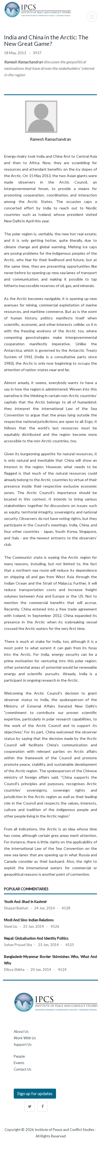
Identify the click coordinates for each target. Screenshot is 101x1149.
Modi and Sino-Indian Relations (29, 920)
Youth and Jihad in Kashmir (25, 901)
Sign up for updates (35, 1093)
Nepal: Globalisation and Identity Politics (36, 938)
